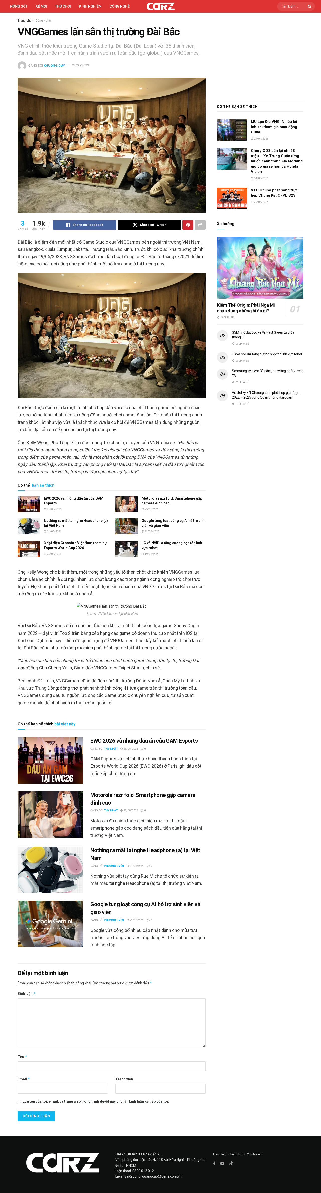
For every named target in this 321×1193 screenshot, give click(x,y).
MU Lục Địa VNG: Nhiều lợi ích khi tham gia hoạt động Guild (274, 126)
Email (24, 1079)
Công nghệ (120, 6)
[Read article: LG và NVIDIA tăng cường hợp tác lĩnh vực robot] (126, 549)
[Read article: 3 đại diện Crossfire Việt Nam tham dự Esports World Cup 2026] (29, 549)
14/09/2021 (260, 178)
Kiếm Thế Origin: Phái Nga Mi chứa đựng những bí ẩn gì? (246, 307)
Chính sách (255, 1154)
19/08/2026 (151, 554)
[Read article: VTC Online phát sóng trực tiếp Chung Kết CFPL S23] (232, 198)
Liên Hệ (218, 1154)
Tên (22, 1056)
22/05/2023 (80, 65)
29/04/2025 (260, 139)
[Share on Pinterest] (187, 225)
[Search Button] (310, 6)
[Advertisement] (260, 55)
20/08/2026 (53, 554)
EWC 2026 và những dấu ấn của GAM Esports (144, 741)
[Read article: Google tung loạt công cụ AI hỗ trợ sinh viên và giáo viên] (126, 526)
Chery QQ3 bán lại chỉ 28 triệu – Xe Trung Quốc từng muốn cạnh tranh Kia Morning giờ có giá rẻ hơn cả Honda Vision (277, 161)
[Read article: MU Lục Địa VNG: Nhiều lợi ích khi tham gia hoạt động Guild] (232, 130)
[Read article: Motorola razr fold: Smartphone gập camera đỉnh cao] (126, 504)
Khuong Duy (54, 65)
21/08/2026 (53, 531)
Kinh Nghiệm (90, 6)
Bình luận (27, 993)
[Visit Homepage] (160, 6)
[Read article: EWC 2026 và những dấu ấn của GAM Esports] (29, 504)
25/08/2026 (53, 509)
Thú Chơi (63, 6)
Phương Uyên (114, 866)
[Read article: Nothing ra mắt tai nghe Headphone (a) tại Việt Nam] (29, 526)
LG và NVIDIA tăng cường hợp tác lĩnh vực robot (267, 354)
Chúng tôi (235, 1154)
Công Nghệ (43, 20)
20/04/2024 (260, 202)
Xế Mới (41, 6)
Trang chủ (25, 20)
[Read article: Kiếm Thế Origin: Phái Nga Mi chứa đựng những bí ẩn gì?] (260, 268)
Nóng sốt (19, 6)
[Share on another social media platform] (200, 225)
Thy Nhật (111, 748)
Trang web (124, 1079)
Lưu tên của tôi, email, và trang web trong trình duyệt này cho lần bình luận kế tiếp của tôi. (96, 1101)
